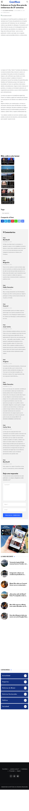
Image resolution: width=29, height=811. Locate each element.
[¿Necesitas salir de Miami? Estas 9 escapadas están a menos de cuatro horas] (4, 598)
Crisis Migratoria (5, 216)
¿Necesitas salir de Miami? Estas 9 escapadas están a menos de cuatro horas (18, 599)
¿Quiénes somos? (14, 772)
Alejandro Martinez (8, 14)
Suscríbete (5, 772)
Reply (4, 241)
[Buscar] (27, 1)
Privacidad (11, 774)
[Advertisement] (14, 56)
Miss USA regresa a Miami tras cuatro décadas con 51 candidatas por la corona (18, 610)
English (18, 774)
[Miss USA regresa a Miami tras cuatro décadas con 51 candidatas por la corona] (4, 609)
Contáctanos (24, 772)
